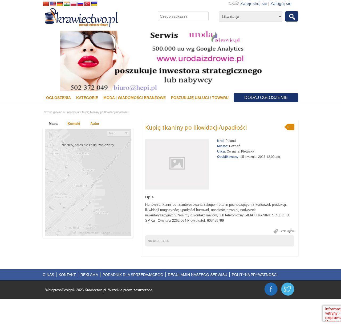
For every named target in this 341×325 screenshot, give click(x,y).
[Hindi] (66, 4)
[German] (59, 4)
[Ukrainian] (94, 4)
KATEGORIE (87, 98)
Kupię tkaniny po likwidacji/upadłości (196, 127)
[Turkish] (87, 4)
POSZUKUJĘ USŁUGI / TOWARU (200, 98)
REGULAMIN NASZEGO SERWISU (197, 275)
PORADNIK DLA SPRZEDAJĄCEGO (133, 275)
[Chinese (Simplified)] (46, 4)
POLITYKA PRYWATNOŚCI (255, 275)
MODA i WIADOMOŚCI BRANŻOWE (134, 98)
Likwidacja (72, 112)
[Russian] (80, 4)
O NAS (48, 275)
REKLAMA (89, 275)
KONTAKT (67, 275)
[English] (53, 4)
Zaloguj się (280, 3)
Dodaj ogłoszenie (266, 97)
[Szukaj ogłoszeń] (291, 16)
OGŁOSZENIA (58, 98)
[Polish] (73, 4)
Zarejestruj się (253, 3)
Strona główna (53, 112)
